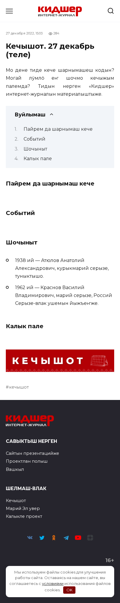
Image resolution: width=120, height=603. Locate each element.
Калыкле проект (24, 516)
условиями (52, 583)
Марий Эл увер (23, 508)
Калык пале (38, 158)
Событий (34, 139)
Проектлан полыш (26, 461)
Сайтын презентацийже (32, 453)
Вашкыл (15, 469)
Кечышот (16, 500)
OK (69, 590)
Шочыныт (35, 149)
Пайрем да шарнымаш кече (58, 129)
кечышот (19, 387)
